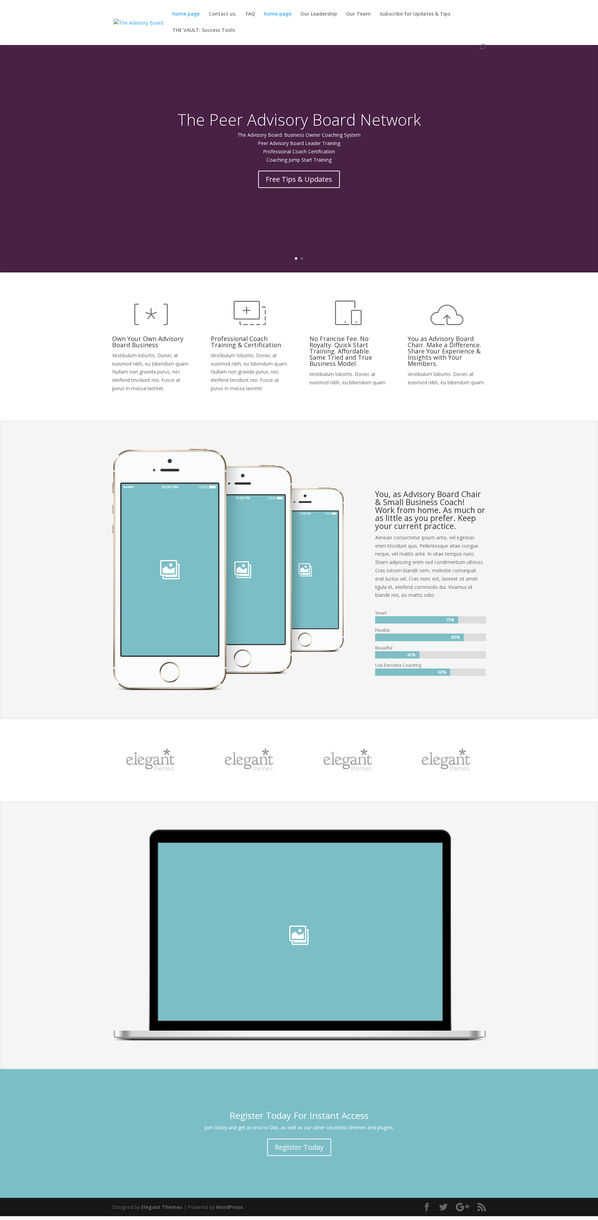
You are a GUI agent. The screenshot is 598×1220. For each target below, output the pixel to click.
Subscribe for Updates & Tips (415, 14)
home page (186, 14)
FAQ (250, 14)
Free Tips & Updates (299, 179)
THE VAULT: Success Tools (203, 30)
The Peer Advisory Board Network (299, 119)
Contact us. (223, 14)
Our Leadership (318, 14)
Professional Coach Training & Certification (246, 341)
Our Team (358, 14)
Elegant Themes (161, 1207)
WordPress (229, 1207)
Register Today (299, 1147)
